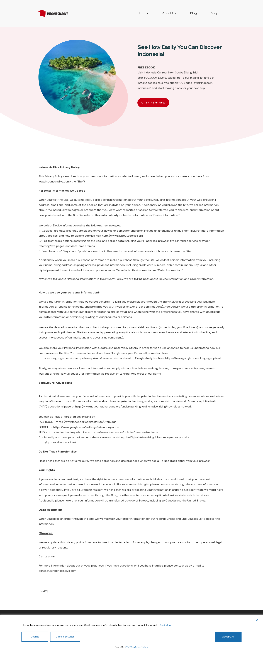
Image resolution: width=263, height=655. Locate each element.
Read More (165, 625)
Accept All (228, 636)
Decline (35, 636)
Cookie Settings (65, 636)
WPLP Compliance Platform (136, 647)
